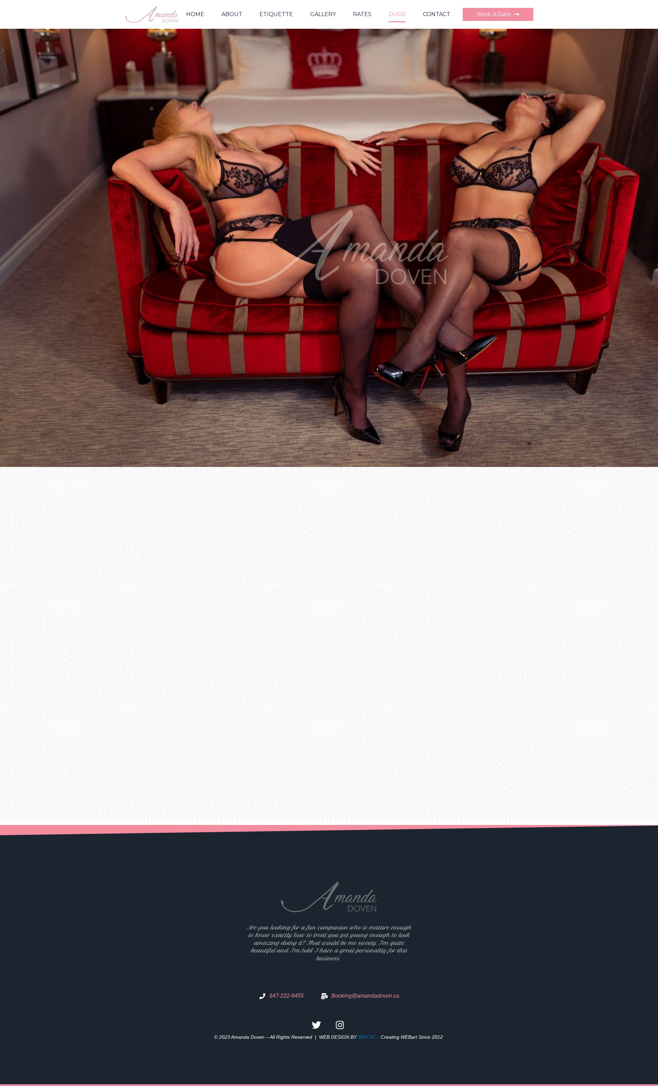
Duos (397, 14)
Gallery (323, 14)
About (231, 14)
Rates (362, 14)
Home (195, 14)
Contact (436, 14)
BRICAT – (369, 1037)
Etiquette (276, 14)
